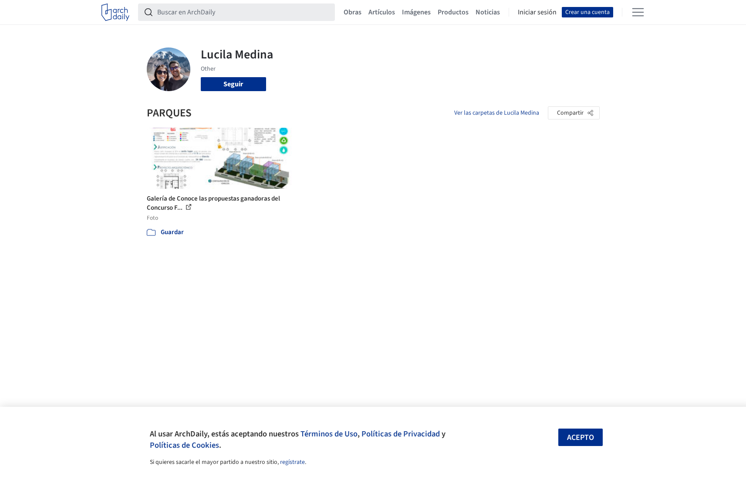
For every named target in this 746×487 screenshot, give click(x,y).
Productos (453, 12)
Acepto (580, 437)
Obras (352, 12)
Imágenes (416, 12)
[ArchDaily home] (115, 12)
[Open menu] (638, 12)
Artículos (381, 12)
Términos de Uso (329, 433)
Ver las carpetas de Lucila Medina (496, 113)
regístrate (292, 462)
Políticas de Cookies (184, 445)
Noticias (488, 12)
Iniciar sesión (537, 12)
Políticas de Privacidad (400, 433)
